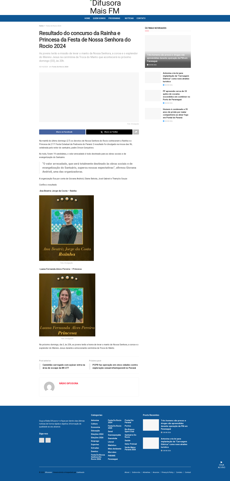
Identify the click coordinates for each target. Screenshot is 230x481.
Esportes (95, 444)
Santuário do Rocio (130, 436)
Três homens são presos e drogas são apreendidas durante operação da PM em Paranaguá (167, 58)
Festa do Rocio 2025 (114, 427)
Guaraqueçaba (114, 435)
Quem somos (99, 18)
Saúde (127, 440)
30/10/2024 (43, 67)
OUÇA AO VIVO (221, 466)
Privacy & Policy (167, 472)
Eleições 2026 (97, 438)
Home (87, 18)
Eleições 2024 (97, 434)
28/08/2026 (152, 65)
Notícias (129, 18)
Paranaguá (113, 459)
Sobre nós (136, 472)
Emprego (95, 441)
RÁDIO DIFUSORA (68, 383)
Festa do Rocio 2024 (53, 26)
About (127, 472)
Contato (141, 18)
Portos (128, 426)
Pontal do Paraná (129, 421)
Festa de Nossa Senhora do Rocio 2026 (98, 457)
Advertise (146, 472)
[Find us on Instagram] (48, 440)
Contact (188, 472)
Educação (95, 431)
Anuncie (156, 472)
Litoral (111, 442)
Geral (110, 431)
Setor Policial (131, 444)
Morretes (112, 452)
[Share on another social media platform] (136, 131)
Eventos (94, 451)
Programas (114, 18)
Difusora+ (48, 472)
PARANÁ (111, 456)
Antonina (95, 420)
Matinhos (112, 445)
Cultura (94, 424)
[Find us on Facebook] (41, 440)
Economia (95, 427)
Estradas (95, 448)
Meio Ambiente (114, 449)
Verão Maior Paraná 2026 (130, 448)
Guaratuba (112, 438)
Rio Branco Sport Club (129, 430)
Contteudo (80, 472)
